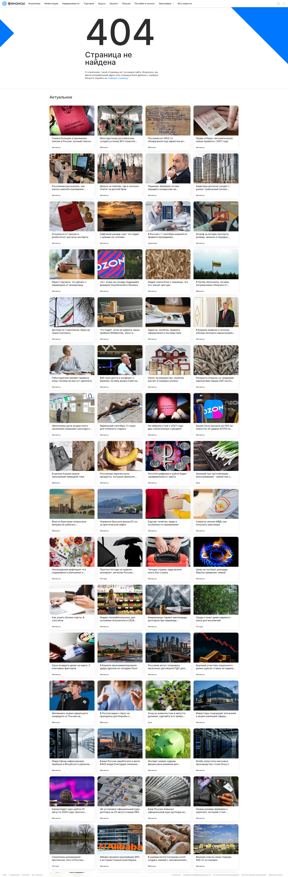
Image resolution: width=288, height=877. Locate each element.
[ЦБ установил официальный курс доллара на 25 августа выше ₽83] (120, 798)
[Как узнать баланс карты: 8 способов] (72, 607)
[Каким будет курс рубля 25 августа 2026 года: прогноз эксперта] (72, 798)
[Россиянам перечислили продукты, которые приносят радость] (120, 463)
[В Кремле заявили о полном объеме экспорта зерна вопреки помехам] (216, 319)
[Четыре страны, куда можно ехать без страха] (168, 559)
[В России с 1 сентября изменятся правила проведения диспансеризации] (168, 223)
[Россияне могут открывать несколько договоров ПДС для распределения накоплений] (168, 655)
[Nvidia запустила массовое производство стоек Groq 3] (216, 750)
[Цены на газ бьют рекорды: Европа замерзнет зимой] (216, 559)
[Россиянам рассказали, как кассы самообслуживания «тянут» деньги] (72, 175)
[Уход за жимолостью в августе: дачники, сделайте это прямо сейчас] (168, 703)
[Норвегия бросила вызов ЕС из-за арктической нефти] (120, 511)
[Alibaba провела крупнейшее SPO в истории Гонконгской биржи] (120, 846)
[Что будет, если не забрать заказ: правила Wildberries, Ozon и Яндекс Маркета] (120, 319)
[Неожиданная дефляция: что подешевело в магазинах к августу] (72, 559)
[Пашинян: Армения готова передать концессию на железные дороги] (168, 175)
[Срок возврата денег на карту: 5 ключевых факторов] (72, 655)
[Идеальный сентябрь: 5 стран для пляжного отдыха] (120, 415)
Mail (5, 875)
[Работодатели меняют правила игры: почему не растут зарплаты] (72, 367)
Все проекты (37, 875)
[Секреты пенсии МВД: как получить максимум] (216, 511)
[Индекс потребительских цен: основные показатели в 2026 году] (120, 607)
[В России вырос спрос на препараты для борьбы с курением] (120, 703)
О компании (14, 875)
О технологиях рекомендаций (226, 875)
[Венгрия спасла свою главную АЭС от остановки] (216, 846)
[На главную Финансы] (16, 3)
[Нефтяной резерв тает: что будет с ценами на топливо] (120, 223)
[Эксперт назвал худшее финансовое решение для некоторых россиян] (168, 750)
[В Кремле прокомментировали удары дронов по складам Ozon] (120, 655)
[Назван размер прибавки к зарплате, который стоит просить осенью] (216, 798)
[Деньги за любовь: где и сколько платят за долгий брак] (120, 175)
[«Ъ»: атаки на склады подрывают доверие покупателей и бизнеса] (120, 271)
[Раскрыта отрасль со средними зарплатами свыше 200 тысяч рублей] (216, 367)
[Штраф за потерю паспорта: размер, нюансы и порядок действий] (216, 223)
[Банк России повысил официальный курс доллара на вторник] (168, 798)
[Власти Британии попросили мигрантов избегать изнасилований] (72, 511)
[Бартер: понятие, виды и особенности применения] (168, 511)
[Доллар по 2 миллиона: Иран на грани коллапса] (72, 319)
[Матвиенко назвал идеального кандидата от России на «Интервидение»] (72, 703)
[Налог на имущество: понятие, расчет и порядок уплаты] (168, 367)
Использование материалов (254, 875)
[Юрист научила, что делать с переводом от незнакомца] (72, 271)
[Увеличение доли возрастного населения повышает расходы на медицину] (72, 415)
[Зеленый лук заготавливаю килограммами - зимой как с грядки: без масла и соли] (216, 463)
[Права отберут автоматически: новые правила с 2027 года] (216, 128)
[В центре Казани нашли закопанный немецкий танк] (72, 463)
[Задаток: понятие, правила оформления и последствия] (168, 319)
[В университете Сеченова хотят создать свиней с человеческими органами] (168, 846)
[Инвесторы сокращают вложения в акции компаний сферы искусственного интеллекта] (216, 703)
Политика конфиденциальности (197, 875)
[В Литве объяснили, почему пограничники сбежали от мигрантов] (216, 271)
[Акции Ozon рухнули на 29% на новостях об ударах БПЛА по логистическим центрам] (216, 415)
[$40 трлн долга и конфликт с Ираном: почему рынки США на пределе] (120, 367)
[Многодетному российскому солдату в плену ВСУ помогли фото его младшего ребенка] (120, 128)
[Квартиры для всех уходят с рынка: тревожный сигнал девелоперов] (216, 175)
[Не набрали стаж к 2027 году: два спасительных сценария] (168, 415)
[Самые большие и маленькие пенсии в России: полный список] (72, 128)
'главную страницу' (118, 78)
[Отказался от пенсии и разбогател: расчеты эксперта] (72, 223)
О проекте (176, 875)
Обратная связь (276, 875)
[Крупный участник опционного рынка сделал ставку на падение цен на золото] (216, 655)
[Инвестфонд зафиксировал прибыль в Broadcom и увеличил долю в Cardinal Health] (72, 750)
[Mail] (4, 3)
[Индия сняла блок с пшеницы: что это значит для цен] (168, 271)
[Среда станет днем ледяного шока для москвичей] (216, 607)
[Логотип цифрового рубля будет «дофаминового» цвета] (168, 463)
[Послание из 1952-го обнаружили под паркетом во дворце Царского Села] (168, 128)
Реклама (25, 875)
